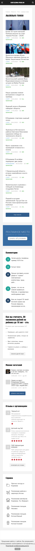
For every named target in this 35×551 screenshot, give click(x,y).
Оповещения (10, 163)
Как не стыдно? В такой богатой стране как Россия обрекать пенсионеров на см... (19, 302)
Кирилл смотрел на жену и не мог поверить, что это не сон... (20, 371)
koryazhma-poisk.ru (17, 3)
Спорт (8, 38)
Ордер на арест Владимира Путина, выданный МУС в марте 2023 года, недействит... (20, 383)
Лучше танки (15, 267)
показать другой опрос (17, 353)
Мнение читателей (14, 365)
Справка (9, 478)
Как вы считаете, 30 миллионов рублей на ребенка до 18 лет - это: (17, 320)
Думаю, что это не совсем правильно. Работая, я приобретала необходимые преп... (19, 291)
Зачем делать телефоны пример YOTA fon (19, 259)
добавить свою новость (17, 393)
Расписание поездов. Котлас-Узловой (18, 523)
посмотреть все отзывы (17, 465)
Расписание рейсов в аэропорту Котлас (18, 492)
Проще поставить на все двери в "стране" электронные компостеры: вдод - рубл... (20, 277)
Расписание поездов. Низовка (18, 507)
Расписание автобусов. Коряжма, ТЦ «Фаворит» (20, 500)
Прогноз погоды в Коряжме (17, 485)
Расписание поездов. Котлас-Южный (18, 515)
